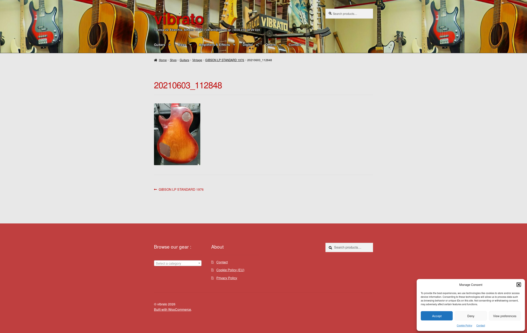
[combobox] (178, 263)
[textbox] (177, 263)
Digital (248, 44)
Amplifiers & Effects (214, 44)
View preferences (505, 316)
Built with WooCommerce (172, 309)
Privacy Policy (226, 278)
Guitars (159, 44)
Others (270, 44)
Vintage (197, 60)
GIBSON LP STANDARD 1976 (224, 60)
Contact (480, 325)
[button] (519, 285)
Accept (437, 316)
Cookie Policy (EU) (230, 270)
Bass (182, 44)
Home (163, 60)
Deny (471, 316)
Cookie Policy (464, 325)
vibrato (179, 18)
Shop (173, 60)
